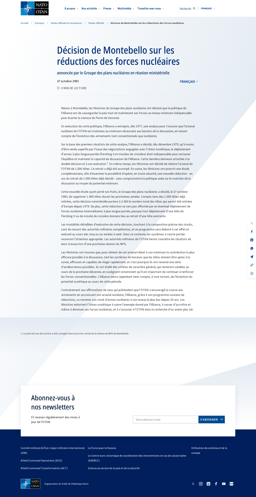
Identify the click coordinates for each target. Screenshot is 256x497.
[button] (208, 8)
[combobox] (208, 8)
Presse (107, 8)
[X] (251, 223)
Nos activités (89, 8)
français (187, 81)
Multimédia (124, 8)
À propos (70, 8)
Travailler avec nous (149, 8)
